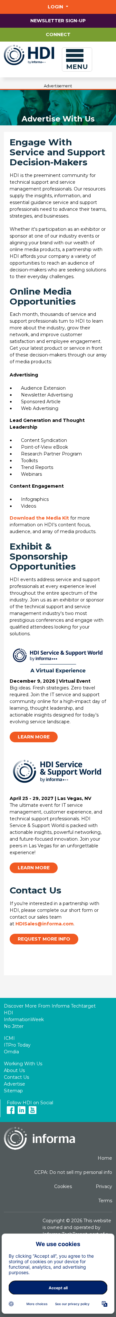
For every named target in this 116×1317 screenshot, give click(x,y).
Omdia (11, 1052)
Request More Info (44, 939)
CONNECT (58, 34)
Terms (105, 1201)
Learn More (34, 737)
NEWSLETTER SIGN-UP (58, 21)
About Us (14, 1070)
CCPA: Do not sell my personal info (73, 1172)
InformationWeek (24, 1019)
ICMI (9, 1038)
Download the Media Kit (39, 518)
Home (105, 1158)
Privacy (104, 1186)
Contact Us (16, 1077)
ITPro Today (17, 1045)
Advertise (14, 1084)
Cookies (63, 1186)
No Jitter (14, 1026)
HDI (8, 1013)
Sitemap (13, 1091)
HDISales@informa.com (44, 924)
